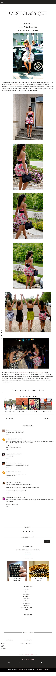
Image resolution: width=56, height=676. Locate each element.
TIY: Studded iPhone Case (17, 579)
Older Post (46, 418)
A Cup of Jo (26, 589)
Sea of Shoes (26, 598)
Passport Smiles (9, 497)
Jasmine (3, 643)
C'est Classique (22, 669)
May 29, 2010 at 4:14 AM (15, 430)
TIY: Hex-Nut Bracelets (39, 579)
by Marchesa (40, 372)
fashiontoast (26, 605)
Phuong (7, 430)
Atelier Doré (26, 601)
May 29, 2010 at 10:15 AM (15, 454)
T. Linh (7, 472)
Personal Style (28, 23)
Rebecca (3, 647)
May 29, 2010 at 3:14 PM (15, 463)
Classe (7, 454)
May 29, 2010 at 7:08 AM (16, 439)
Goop (26, 592)
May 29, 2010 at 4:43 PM (15, 472)
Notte (35, 372)
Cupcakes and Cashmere (26, 607)
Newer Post (10, 418)
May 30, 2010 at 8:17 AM (15, 482)
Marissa (7, 463)
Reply (7, 434)
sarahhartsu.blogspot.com (12, 504)
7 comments (35, 30)
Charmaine (3, 648)
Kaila (2, 645)
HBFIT (26, 610)
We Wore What (26, 596)
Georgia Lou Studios (43, 669)
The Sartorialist (15, 84)
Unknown (8, 439)
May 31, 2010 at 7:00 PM (19, 497)
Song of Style (26, 594)
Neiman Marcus (22, 372)
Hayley (7, 482)
